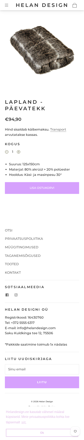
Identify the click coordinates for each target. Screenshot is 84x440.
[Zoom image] (42, 50)
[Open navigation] (9, 5)
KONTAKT (13, 273)
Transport (58, 129)
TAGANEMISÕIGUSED (23, 256)
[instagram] (15, 294)
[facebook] (6, 294)
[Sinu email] (42, 369)
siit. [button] (23, 422)
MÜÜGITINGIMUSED (21, 247)
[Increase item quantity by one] (18, 152)
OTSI (8, 230)
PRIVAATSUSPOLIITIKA (24, 239)
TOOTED (12, 264)
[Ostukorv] (74, 5)
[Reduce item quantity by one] (6, 152)
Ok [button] (42, 432)
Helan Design (42, 5)
